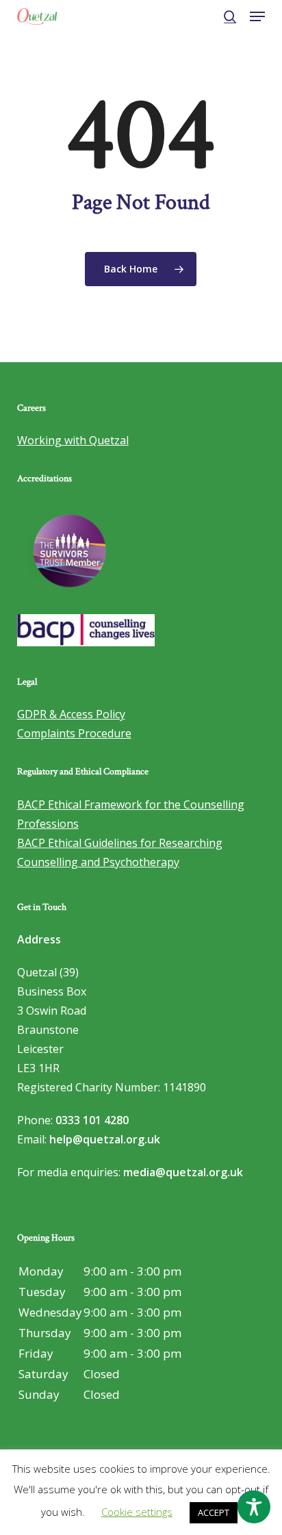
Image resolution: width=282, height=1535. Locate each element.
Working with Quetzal (73, 440)
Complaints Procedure (74, 733)
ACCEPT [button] (213, 1512)
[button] (257, 16)
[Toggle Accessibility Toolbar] (254, 1507)
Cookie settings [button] (136, 1512)
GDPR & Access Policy (71, 714)
